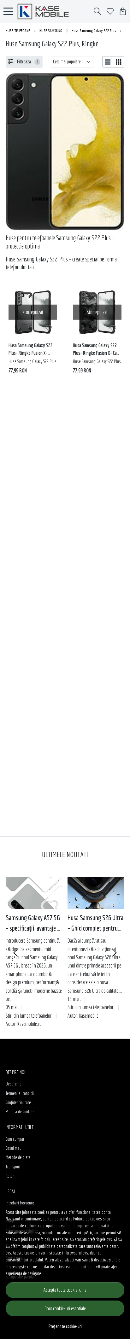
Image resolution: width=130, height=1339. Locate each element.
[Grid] (118, 61)
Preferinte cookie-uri (65, 1326)
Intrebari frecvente (20, 1203)
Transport (13, 1166)
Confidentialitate (18, 1102)
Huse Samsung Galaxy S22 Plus (94, 30)
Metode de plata (18, 1157)
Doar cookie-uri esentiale (65, 1308)
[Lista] (108, 61)
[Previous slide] (16, 953)
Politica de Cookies (20, 1111)
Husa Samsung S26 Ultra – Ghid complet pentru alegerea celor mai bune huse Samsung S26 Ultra (95, 923)
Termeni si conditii (20, 1093)
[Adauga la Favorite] (48, 328)
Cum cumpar (15, 1139)
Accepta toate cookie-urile (65, 1290)
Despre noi (14, 1083)
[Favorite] (110, 11)
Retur (10, 1175)
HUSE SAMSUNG (50, 30)
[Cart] (123, 11)
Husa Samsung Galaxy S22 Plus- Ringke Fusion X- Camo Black (97, 350)
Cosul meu (13, 1148)
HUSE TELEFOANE (18, 30)
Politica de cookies (87, 1218)
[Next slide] (114, 953)
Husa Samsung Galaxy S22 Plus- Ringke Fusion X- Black (31, 350)
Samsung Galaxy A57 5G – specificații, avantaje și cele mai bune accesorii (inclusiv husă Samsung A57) (34, 923)
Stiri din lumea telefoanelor (29, 1015)
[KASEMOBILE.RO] (45, 11)
